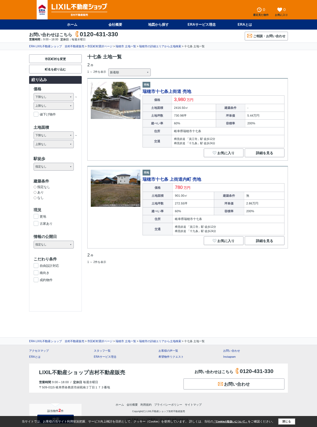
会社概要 (115, 24)
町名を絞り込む (55, 69)
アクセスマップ (39, 350)
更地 (43, 216)
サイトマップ (193, 404)
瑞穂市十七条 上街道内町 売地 (172, 179)
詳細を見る (264, 153)
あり (40, 192)
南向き (44, 273)
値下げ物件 (48, 114)
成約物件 (46, 280)
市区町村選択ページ (100, 46)
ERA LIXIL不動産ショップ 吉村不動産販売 (56, 46)
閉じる (286, 421)
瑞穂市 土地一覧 (126, 46)
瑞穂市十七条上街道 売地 (167, 91)
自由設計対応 (49, 265)
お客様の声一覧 (168, 350)
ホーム (72, 24)
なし (40, 197)
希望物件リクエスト (171, 356)
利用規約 (146, 404)
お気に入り (226, 153)
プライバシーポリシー (168, 404)
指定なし (43, 187)
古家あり (46, 223)
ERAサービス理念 (202, 24)
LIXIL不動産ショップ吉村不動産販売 (82, 372)
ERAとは (245, 24)
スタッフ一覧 (102, 350)
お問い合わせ (231, 350)
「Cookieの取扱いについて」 (230, 421)
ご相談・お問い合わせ (269, 36)
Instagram (229, 356)
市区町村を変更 (55, 59)
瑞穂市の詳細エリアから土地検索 (160, 46)
